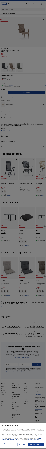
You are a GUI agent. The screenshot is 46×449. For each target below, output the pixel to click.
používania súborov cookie (33, 439)
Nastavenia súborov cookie (8, 444)
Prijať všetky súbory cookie (36, 444)
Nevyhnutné (22, 444)
